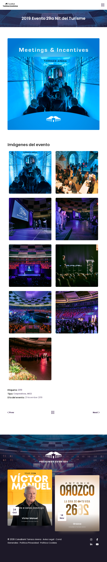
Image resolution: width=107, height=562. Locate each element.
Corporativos (20, 393)
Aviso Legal (48, 539)
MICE (29, 393)
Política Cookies (48, 542)
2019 (20, 390)
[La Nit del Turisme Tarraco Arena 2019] (31, 172)
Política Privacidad (29, 542)
